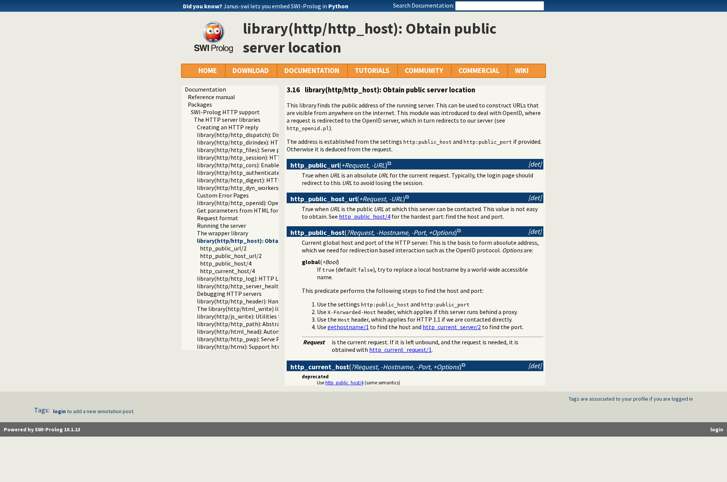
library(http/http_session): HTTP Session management (269, 157)
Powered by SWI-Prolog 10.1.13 (42, 429)
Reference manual (211, 97)
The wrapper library (222, 233)
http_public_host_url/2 (231, 256)
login (59, 411)
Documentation (205, 89)
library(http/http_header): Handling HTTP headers (263, 301)
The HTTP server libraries (227, 119)
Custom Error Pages (223, 195)
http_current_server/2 (452, 327)
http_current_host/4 (227, 271)
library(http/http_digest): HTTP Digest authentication (268, 180)
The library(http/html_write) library (244, 309)
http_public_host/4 (225, 263)
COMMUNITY (424, 70)
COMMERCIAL (479, 70)
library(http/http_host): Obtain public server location (270, 240)
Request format (217, 218)
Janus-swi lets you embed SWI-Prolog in (285, 6)
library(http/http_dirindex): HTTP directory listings (264, 142)
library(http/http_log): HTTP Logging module (257, 278)
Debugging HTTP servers (229, 293)
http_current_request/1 (400, 349)
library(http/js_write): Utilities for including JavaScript (268, 316)
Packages (200, 104)
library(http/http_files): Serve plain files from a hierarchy (271, 150)
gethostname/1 (348, 327)
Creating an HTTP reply (227, 127)
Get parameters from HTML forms (241, 210)
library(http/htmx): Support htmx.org (246, 346)
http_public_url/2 (223, 248)
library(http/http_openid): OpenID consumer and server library (278, 203)
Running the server (221, 225)
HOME (207, 70)
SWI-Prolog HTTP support (225, 112)
